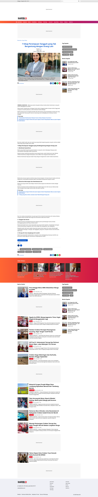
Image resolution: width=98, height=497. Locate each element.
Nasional (25, 22)
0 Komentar (21, 83)
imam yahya (65, 54)
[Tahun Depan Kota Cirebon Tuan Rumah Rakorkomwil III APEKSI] (23, 457)
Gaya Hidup (56, 22)
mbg (71, 54)
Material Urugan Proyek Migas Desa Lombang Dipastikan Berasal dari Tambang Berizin (44, 386)
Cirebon (31, 358)
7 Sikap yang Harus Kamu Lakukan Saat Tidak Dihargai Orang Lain (34, 194)
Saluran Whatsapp (44, 494)
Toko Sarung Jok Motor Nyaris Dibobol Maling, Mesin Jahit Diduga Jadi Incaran (42, 399)
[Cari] (79, 1)
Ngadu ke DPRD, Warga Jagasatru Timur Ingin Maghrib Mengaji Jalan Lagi (74, 69)
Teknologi (45, 22)
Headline (31, 414)
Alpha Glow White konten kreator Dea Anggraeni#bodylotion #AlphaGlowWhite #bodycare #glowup (72, 275)
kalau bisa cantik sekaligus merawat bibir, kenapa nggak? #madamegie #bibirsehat (56, 274)
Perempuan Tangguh (37, 249)
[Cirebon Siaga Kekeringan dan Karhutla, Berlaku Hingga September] (64, 90)
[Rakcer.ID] (22, 18)
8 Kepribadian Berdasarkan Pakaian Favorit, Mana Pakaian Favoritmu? (35, 117)
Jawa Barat (19, 22)
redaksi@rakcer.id (21, 488)
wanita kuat (28, 251)
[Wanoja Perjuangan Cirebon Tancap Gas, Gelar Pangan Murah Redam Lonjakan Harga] (23, 427)
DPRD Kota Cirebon (67, 46)
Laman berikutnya (22, 240)
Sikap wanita (21, 251)
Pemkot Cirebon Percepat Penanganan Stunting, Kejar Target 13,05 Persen (73, 75)
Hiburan (65, 22)
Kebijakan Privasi (35, 494)
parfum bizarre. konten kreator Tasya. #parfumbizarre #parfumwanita (24, 274)
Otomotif (50, 22)
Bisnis (29, 22)
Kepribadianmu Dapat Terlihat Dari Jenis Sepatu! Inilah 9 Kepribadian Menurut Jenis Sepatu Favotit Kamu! (39, 120)
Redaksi (19, 494)
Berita (31, 291)
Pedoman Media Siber (26, 494)
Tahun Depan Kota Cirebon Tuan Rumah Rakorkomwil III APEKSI (42, 454)
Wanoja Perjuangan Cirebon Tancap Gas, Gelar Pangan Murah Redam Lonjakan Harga (44, 424)
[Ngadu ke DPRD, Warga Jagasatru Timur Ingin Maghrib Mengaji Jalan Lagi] (64, 69)
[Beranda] (16, 22)
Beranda (19, 40)
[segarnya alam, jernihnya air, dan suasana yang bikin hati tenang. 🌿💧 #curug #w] (41, 267)
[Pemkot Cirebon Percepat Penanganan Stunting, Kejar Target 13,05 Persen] (64, 76)
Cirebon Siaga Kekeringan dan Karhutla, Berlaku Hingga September (73, 89)
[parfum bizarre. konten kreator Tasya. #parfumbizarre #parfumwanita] (25, 267)
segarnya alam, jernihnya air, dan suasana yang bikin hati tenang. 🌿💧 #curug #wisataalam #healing (40, 274)
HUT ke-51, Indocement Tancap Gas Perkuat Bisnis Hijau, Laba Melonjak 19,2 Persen (74, 82)
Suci (41, 49)
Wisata (61, 22)
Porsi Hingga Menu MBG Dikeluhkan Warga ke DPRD (73, 62)
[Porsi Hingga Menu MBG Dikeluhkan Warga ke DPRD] (64, 63)
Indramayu (32, 390)
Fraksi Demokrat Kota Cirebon (69, 49)
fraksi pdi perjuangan (67, 52)
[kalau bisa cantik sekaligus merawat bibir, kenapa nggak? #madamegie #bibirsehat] (57, 267)
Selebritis (71, 22)
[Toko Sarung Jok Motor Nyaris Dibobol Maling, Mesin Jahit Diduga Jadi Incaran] (23, 402)
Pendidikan (34, 22)
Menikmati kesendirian (25, 249)
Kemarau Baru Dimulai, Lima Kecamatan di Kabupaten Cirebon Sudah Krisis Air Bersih (44, 412)
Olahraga (40, 22)
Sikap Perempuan (48, 249)
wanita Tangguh (36, 251)
